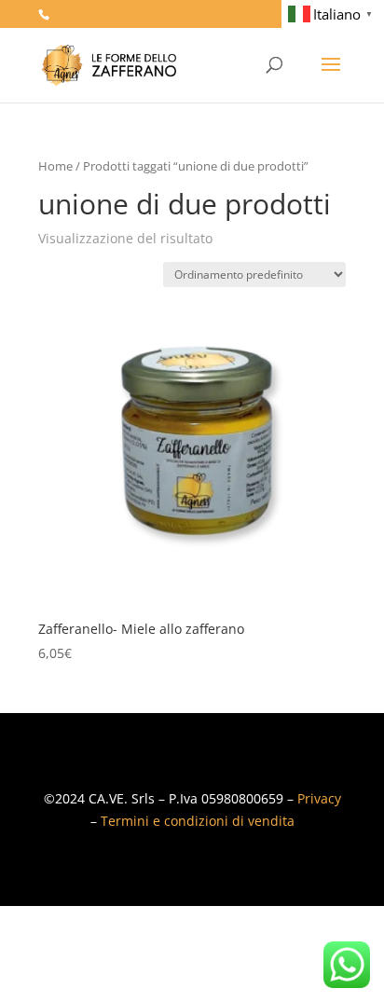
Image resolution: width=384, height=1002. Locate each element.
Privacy (319, 798)
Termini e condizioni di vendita (198, 821)
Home (55, 166)
